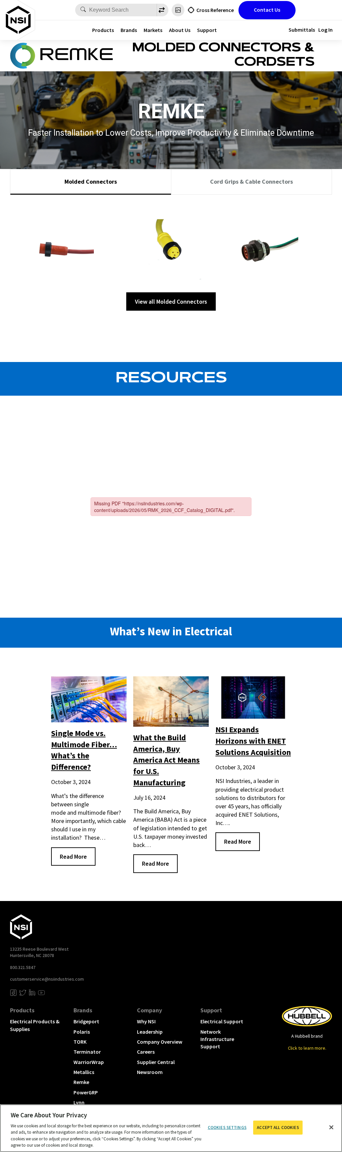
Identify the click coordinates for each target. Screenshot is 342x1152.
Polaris (81, 1031)
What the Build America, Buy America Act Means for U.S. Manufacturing (166, 759)
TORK (80, 1041)
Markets (153, 30)
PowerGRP (85, 1092)
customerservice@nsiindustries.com (47, 979)
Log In (325, 29)
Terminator (87, 1051)
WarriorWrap (88, 1062)
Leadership (150, 1031)
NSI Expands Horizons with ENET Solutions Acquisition (253, 740)
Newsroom (150, 1072)
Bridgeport (86, 1021)
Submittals (302, 29)
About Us (179, 30)
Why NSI (146, 1021)
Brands (129, 30)
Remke (81, 1082)
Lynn (78, 1102)
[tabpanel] (171, 255)
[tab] (90, 182)
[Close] (331, 1127)
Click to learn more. (307, 1048)
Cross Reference (215, 10)
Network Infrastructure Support (217, 1039)
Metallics (83, 1072)
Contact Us (267, 9)
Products (103, 30)
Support (207, 30)
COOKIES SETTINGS (227, 1127)
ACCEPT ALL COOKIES (278, 1127)
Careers (146, 1051)
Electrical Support (221, 1021)
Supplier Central (156, 1062)
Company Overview (159, 1041)
